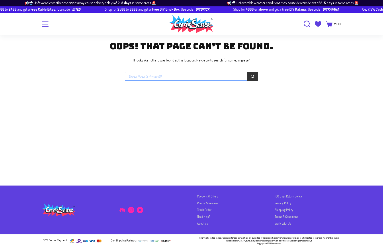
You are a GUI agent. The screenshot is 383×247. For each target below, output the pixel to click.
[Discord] (122, 210)
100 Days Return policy (288, 196)
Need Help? (203, 216)
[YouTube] (140, 210)
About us (202, 223)
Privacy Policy (283, 203)
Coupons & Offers (207, 196)
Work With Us (283, 223)
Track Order (204, 210)
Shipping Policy (284, 210)
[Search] (252, 76)
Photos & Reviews (207, 203)
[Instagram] (131, 210)
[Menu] (45, 24)
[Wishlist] (318, 24)
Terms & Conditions (286, 216)
